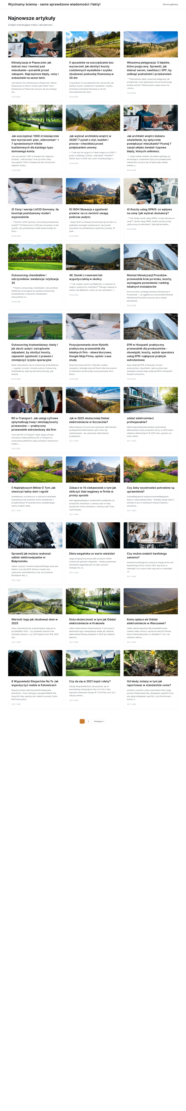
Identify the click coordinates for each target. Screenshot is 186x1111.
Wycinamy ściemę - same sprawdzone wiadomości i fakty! (54, 4)
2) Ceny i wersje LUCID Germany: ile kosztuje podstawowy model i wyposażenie (35, 213)
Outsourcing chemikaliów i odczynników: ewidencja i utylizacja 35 (35, 279)
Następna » (99, 721)
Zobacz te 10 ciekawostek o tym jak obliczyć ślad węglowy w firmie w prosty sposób (92, 491)
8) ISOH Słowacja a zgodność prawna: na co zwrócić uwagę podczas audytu (88, 213)
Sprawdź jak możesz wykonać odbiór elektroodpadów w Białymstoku (31, 557)
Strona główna (170, 4)
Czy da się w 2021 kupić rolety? (90, 681)
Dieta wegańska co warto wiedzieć (92, 553)
